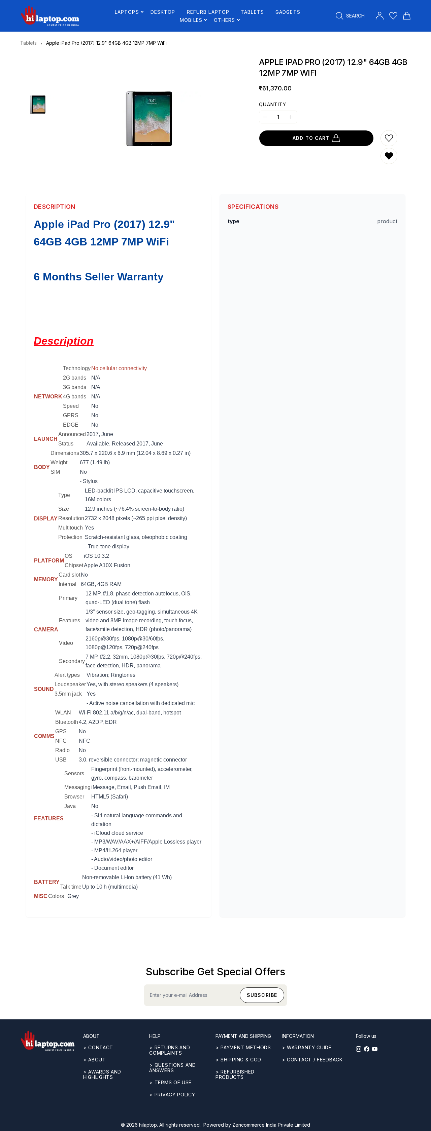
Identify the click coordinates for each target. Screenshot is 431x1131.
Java (70, 806)
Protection (70, 537)
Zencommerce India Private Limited (271, 1125)
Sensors (74, 773)
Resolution (71, 518)
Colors (56, 896)
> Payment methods (243, 1047)
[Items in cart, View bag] (407, 16)
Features (69, 620)
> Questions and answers (172, 1067)
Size (63, 509)
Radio (62, 750)
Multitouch (70, 528)
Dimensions (65, 453)
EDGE (70, 425)
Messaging (77, 787)
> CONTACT (98, 1047)
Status (65, 443)
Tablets (28, 43)
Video (66, 643)
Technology (77, 368)
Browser (74, 797)
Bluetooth (66, 722)
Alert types (67, 675)
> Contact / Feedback (312, 1059)
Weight (59, 462)
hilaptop (148, 1125)
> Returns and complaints (169, 1050)
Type (64, 495)
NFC (61, 741)
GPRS (70, 415)
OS (68, 556)
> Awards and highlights (102, 1074)
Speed (71, 406)
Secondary (72, 661)
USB (61, 760)
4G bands (74, 396)
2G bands (74, 378)
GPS (61, 731)
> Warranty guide (307, 1047)
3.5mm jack (68, 694)
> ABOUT (94, 1059)
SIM (55, 472)
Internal (67, 584)
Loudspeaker (70, 684)
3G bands (74, 387)
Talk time (70, 887)
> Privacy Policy (172, 1094)
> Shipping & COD (238, 1059)
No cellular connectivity (119, 368)
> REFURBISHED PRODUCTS (235, 1074)
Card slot (69, 575)
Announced (72, 434)
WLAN (63, 712)
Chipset (74, 565)
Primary (68, 598)
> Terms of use (170, 1082)
